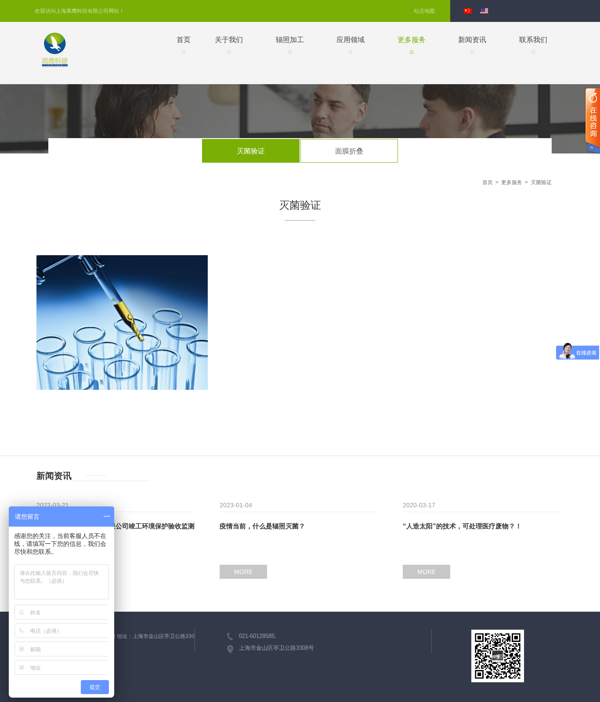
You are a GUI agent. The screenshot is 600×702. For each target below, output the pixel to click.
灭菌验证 (251, 151)
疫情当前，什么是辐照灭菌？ (262, 526)
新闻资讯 (472, 39)
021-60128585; (257, 636)
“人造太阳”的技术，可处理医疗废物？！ (462, 526)
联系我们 (533, 39)
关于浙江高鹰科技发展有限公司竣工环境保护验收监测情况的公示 (115, 526)
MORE (243, 571)
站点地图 (424, 11)
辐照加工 (290, 39)
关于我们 (229, 39)
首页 (184, 39)
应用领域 (350, 39)
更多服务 (412, 39)
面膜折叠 (349, 151)
